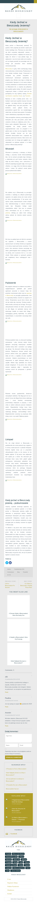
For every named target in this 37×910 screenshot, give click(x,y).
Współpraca (10, 890)
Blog (18, 572)
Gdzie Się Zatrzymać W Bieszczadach (18, 809)
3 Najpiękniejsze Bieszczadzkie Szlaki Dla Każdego (20, 801)
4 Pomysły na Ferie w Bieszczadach (16, 769)
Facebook (18, 830)
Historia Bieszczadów (11, 856)
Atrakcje (21, 856)
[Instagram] (19, 1)
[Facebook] (14, 1)
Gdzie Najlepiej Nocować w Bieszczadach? (18, 662)
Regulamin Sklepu (12, 883)
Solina (7, 870)
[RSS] (11, 1)
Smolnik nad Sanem (11, 865)
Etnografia (8, 862)
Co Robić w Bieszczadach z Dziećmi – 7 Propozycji (19, 818)
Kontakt (9, 893)
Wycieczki (9, 859)
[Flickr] (17, 1)
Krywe (20, 96)
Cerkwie (21, 865)
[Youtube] (25, 1)
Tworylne (27, 96)
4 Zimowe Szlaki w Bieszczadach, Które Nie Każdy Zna (18, 614)
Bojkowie (24, 859)
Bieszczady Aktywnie (18, 854)
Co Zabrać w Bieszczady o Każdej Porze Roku (26, 585)
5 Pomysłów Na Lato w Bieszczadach (16, 785)
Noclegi (15, 862)
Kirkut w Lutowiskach (19, 868)
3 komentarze (10, 572)
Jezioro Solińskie (15, 870)
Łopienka (15, 96)
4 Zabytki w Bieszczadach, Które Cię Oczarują (18, 638)
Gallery (9, 569)
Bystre (28, 868)
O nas (9, 879)
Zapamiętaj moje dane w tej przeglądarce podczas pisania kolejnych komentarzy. (18, 752)
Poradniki (25, 572)
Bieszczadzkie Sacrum (12, 789)
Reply (6, 692)
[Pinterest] (22, 1)
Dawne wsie (17, 859)
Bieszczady (8, 68)
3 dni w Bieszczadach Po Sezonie (10, 585)
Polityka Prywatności (13, 886)
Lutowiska (8, 868)
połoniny (7, 213)
